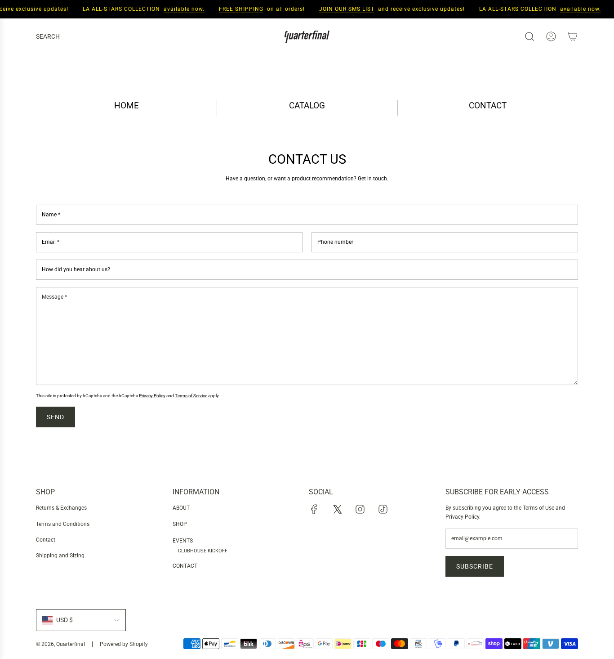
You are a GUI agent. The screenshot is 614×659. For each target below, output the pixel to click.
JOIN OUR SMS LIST (343, 9)
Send (55, 417)
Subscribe (474, 566)
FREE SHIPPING (237, 9)
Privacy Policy (152, 395)
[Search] (529, 36)
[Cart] (572, 36)
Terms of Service (191, 395)
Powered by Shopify (124, 644)
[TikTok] (383, 509)
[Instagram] (360, 509)
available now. (180, 9)
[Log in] (551, 36)
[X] (337, 509)
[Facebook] (314, 509)
